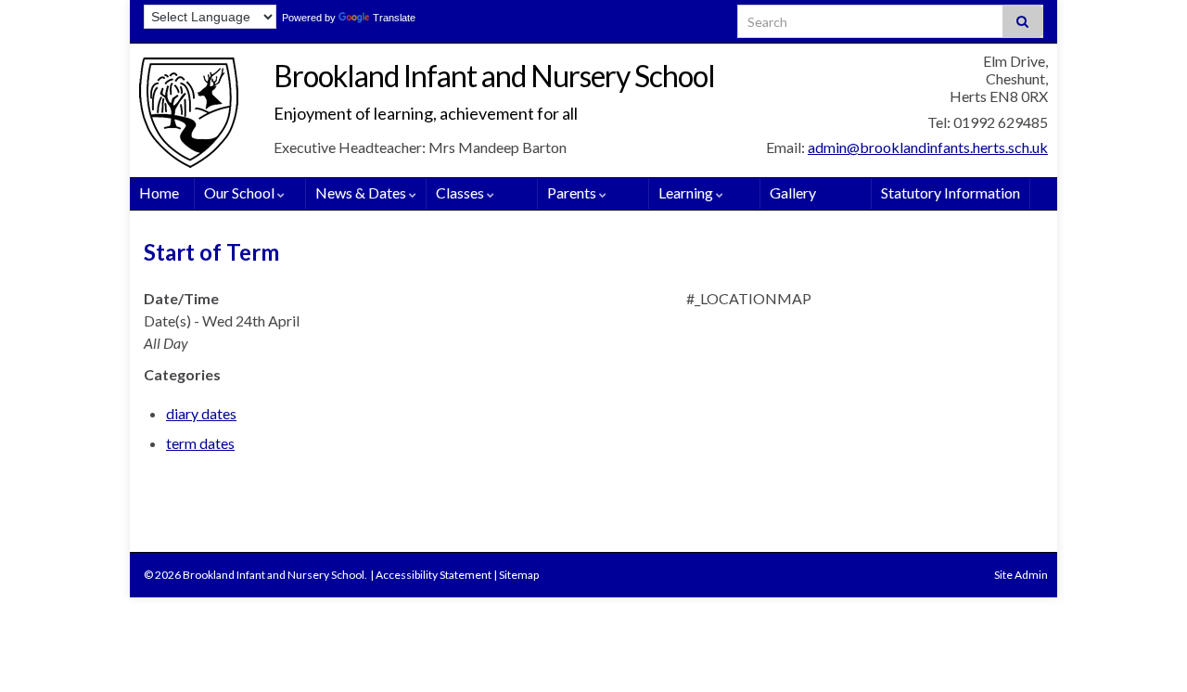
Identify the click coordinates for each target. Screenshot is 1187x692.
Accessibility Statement (433, 575)
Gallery (793, 192)
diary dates (201, 413)
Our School (240, 192)
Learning (687, 192)
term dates (200, 443)
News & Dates (362, 192)
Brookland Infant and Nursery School (494, 76)
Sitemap (519, 575)
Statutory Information (950, 192)
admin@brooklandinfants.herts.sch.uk (928, 147)
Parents (573, 192)
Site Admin (1021, 575)
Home (159, 192)
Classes (461, 192)
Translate (394, 17)
